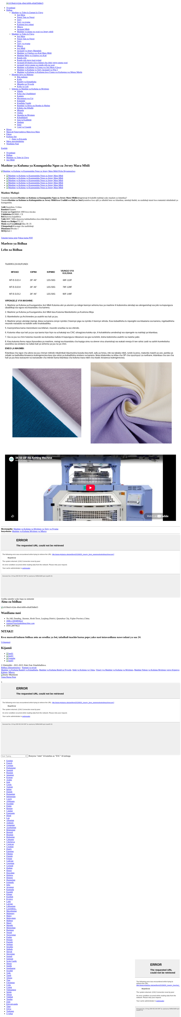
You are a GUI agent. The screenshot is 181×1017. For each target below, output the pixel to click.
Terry (19, 20)
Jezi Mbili (21, 48)
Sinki (19, 125)
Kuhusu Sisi (11, 136)
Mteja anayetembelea (15, 141)
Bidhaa (9, 10)
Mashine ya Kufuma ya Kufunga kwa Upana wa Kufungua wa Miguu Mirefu (49, 72)
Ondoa (20, 113)
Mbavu (20, 27)
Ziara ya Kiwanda (19, 139)
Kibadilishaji (22, 117)
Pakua (9, 134)
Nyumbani (10, 8)
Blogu (9, 129)
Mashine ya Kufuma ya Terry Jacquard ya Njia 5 (37, 70)
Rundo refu (22, 58)
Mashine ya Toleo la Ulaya (23, 34)
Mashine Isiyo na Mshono (22, 74)
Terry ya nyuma (23, 22)
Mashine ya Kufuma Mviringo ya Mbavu (29, 531)
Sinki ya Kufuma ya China (83, 670)
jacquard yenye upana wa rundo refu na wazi (36, 65)
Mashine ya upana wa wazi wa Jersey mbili (35, 31)
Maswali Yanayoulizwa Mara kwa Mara (23, 132)
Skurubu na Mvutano (26, 115)
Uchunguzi (5, 642)
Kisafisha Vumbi (24, 103)
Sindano (20, 122)
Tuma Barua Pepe (8, 677)
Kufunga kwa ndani (25, 24)
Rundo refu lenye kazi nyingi (29, 60)
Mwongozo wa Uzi (25, 98)
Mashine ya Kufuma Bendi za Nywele (55, 670)
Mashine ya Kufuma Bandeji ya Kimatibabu (19, 670)
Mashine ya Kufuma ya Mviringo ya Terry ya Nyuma (36, 529)
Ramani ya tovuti (29, 667)
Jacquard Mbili (23, 29)
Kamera (20, 96)
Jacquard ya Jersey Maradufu (29, 51)
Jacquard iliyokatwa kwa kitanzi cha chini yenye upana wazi (42, 62)
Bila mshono (22, 77)
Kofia (19, 79)
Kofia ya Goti (22, 86)
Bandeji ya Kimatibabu (26, 82)
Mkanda (20, 110)
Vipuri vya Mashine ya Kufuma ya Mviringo (114, 670)
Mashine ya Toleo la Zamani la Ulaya (27, 12)
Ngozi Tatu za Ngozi (25, 17)
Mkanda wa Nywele (25, 84)
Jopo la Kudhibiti (24, 120)
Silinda (20, 91)
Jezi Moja (21, 15)
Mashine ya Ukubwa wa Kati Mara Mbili (34, 53)
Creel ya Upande (24, 127)
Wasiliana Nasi (12, 144)
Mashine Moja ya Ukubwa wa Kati (32, 55)
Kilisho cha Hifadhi (25, 108)
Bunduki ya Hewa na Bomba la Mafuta (33, 105)
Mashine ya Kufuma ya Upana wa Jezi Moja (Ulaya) (39, 67)
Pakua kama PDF (25, 238)
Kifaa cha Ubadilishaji (26, 94)
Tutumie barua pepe (9, 238)
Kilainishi (21, 101)
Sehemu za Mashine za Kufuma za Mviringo (30, 89)
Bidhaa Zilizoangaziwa (10, 667)
